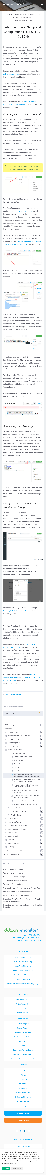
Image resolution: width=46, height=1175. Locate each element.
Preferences (17, 1168)
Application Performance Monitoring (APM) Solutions (22, 985)
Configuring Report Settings (14, 877)
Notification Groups (17, 808)
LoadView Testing (23, 1146)
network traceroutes (11, 74)
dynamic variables (25, 211)
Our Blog (23, 1106)
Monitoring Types (14, 743)
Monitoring (8, 728)
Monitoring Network (23, 1093)
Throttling (17, 767)
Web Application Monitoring (23, 970)
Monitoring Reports (14, 822)
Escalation (17, 771)
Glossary (11, 847)
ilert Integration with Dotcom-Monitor (17, 892)
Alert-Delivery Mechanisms (23, 757)
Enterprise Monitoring (23, 1097)
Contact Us (23, 1079)
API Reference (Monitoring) (17, 825)
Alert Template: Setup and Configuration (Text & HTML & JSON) (27, 775)
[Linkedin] (25, 1131)
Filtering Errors (16, 815)
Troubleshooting (13, 836)
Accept (6, 1168)
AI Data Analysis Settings (13, 869)
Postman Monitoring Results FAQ (16, 895)
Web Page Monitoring (23, 966)
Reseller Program (23, 1028)
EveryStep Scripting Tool (13, 850)
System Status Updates (23, 1037)
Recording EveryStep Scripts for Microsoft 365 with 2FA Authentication (21, 900)
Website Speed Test (23, 999)
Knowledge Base (23, 1101)
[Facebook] (17, 1131)
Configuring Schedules (18, 811)
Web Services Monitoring (23, 962)
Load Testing (9, 725)
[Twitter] (21, 1131)
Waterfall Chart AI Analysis (13, 873)
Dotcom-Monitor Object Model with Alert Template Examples (26, 786)
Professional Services (23, 1032)
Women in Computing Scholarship (23, 1059)
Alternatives (23, 1041)
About (23, 1070)
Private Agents (13, 818)
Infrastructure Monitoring (23, 975)
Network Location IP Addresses (19, 736)
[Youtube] (29, 1131)
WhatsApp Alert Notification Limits (26, 804)
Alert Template (19, 760)
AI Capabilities (13, 732)
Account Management (12, 854)
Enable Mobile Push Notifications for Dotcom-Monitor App (26, 796)
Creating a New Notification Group (16, 611)
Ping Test (23, 1008)
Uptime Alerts (18, 764)
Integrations (12, 832)
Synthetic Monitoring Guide (23, 1054)
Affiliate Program (23, 1024)
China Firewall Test (23, 1004)
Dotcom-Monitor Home (23, 957)
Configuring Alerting (13, 694)
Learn (23, 1046)
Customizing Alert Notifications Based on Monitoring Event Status (27, 780)
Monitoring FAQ (13, 843)
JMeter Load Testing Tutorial (23, 1050)
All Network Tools (23, 1013)
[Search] (39, 713)
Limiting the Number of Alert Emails (26, 801)
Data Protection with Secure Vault (19, 829)
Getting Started (13, 739)
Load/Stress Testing (23, 979)
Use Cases (11, 840)
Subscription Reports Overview (15, 880)
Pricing (23, 1075)
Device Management (15, 746)
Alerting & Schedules (15, 750)
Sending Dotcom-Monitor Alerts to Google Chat (21, 888)
